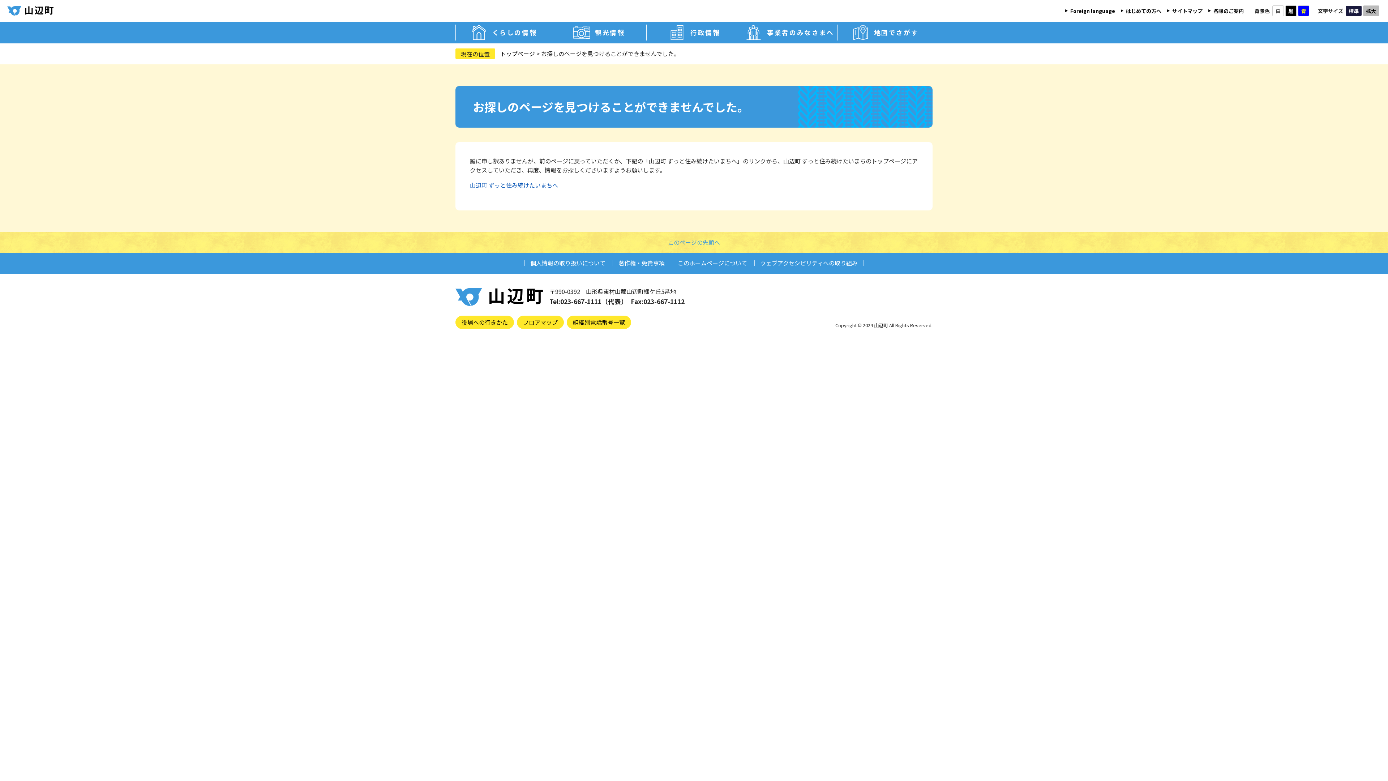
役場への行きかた (485, 322)
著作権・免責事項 (641, 263)
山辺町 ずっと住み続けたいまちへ (514, 185)
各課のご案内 (1228, 10)
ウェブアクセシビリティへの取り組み (809, 263)
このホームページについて (712, 263)
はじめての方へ (1143, 10)
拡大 (1371, 10)
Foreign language (1092, 10)
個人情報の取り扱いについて (567, 263)
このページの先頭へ (694, 242)
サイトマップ (1187, 10)
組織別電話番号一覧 (599, 322)
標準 (1354, 10)
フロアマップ (540, 322)
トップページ (517, 53)
